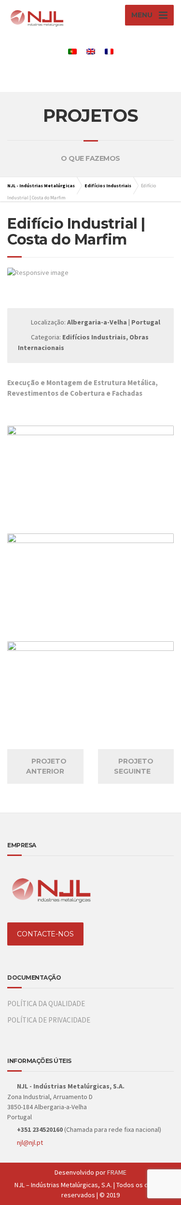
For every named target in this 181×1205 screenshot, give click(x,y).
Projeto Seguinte (133, 766)
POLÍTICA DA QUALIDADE (46, 1003)
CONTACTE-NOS (45, 934)
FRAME (116, 1172)
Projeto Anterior (46, 766)
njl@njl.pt (30, 1142)
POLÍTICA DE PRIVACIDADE (48, 1019)
